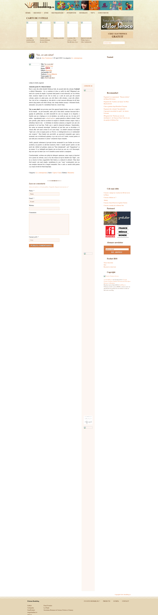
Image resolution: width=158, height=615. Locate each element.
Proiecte (106, 601)
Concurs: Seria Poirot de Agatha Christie (115, 203)
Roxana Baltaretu (52, 74)
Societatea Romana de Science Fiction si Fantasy (58, 610)
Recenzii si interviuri (110, 267)
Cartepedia (30, 608)
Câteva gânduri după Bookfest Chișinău (115, 106)
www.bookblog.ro (108, 279)
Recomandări (57, 13)
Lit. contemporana (76, 58)
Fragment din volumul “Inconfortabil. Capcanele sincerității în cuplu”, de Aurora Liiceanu (116, 111)
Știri (46, 13)
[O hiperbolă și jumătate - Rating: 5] (88, 507)
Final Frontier (48, 605)
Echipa (116, 601)
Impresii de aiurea (85, 38)
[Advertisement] (117, 74)
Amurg (106, 200)
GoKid (29, 605)
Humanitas (49, 70)
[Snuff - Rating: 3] (88, 333)
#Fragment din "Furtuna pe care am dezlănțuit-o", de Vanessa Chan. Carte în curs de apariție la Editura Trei (117, 118)
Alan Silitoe (44, 42)
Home (27, 13)
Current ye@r (34, 237)
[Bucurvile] (94, 5)
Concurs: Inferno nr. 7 (110, 197)
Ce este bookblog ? (92, 601)
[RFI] (117, 231)
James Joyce (74, 42)
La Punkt (46, 608)
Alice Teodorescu (47, 58)
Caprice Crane (49, 66)
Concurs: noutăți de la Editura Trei (114, 205)
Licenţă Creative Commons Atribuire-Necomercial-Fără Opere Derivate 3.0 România (117, 281)
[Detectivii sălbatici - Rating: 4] (88, 420)
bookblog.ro (40, 5)
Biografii (83, 13)
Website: (31, 205)
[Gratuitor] (124, 218)
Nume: (31, 191)
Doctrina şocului (58, 38)
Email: (31, 198)
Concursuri (103, 13)
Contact (125, 601)
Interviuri (71, 13)
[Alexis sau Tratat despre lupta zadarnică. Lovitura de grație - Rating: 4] (88, 169)
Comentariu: (33, 212)
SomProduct (31, 610)
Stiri (105, 265)
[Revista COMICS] (110, 218)
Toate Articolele (108, 263)
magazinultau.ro (32, 612)
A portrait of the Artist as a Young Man (71, 40)
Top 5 (93, 13)
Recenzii (37, 13)
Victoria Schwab (30, 42)
